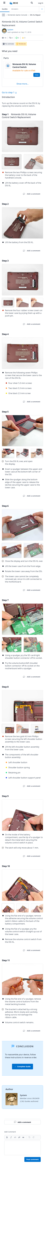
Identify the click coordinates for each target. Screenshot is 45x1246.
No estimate (9, 44)
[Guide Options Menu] (42, 9)
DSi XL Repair (35, 15)
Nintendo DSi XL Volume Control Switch (24, 65)
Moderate (22, 44)
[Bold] (7, 1137)
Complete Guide (23, 1066)
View (37, 75)
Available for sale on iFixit (23, 70)
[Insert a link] (19, 1137)
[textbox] (22, 1148)
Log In (40, 3)
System (10, 29)
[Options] (3, 14)
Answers (14, 9)
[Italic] (11, 1137)
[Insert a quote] (23, 1137)
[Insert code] (15, 1137)
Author (9, 1089)
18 (5, 38)
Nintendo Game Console (17, 15)
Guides (5, 9)
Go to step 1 (8, 92)
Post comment (32, 1159)
